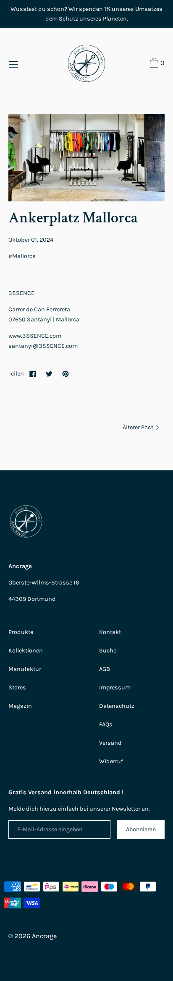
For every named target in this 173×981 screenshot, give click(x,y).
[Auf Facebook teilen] (32, 374)
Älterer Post (139, 427)
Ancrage (44, 936)
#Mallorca (22, 256)
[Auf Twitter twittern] (49, 374)
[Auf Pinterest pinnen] (65, 374)
